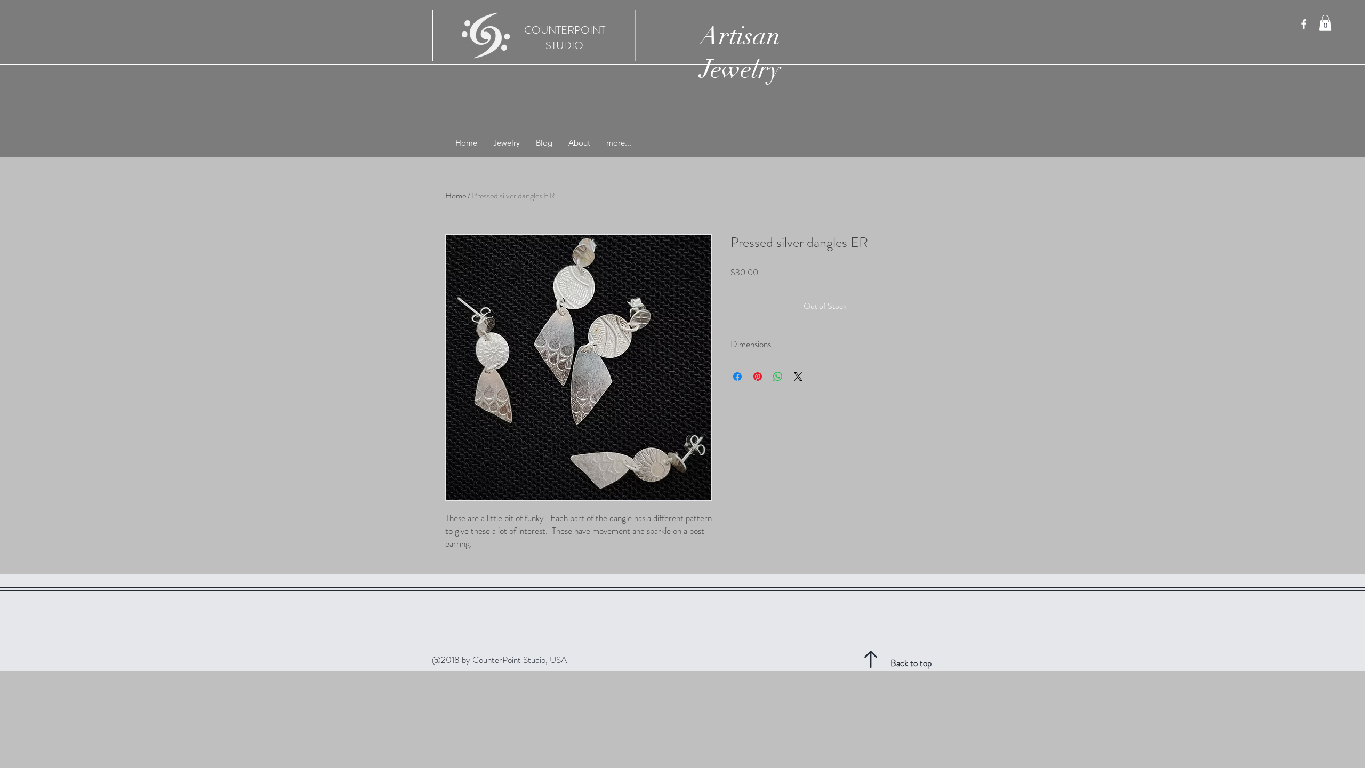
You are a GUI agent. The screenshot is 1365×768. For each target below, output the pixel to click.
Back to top (911, 663)
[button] (1325, 23)
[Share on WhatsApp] (778, 376)
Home (455, 195)
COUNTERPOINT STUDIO (564, 37)
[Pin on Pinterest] (757, 376)
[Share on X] (798, 376)
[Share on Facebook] (737, 376)
